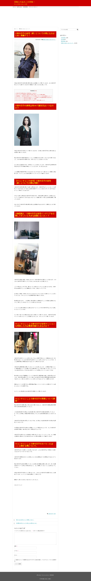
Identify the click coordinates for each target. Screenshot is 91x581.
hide (35, 90)
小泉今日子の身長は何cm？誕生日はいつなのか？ (26, 93)
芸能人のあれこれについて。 (49, 39)
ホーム (14, 6)
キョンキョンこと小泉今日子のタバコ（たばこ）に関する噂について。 (30, 100)
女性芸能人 (63, 37)
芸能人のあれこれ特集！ (24, 2)
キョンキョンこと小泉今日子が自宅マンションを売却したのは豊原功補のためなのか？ (33, 97)
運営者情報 (25, 6)
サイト (15, 555)
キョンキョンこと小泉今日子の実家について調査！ (26, 98)
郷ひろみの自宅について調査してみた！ (25, 519)
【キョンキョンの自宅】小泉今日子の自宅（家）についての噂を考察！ (30, 94)
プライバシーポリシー (33, 6)
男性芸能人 (63, 41)
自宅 (55, 513)
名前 (15, 546)
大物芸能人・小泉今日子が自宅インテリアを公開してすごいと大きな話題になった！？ (33, 96)
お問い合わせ (19, 6)
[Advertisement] (45, 17)
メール (16, 550)
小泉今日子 (50, 513)
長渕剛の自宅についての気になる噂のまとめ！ (26, 523)
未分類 (62, 39)
